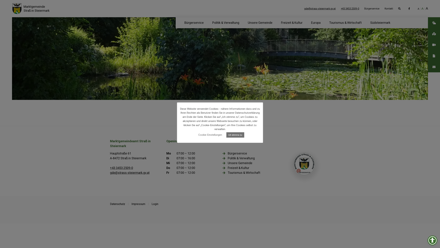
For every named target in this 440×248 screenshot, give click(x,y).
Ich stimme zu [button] (235, 135)
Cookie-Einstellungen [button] (210, 134)
